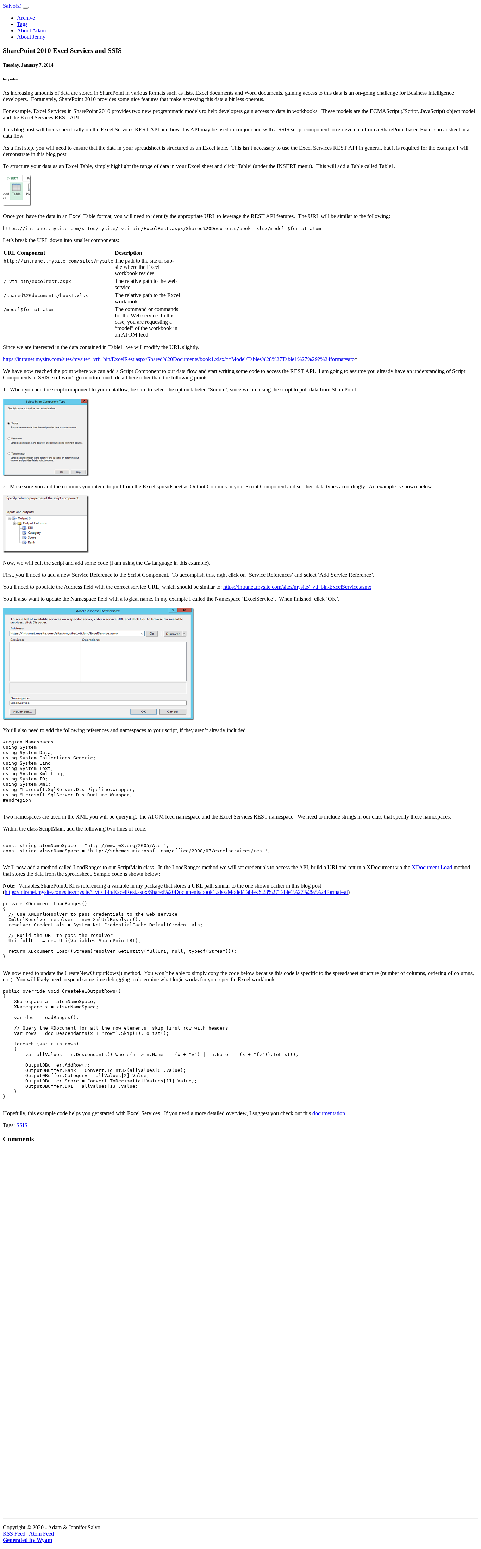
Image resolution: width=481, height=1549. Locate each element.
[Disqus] (240, 1237)
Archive (26, 18)
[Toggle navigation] (26, 8)
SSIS (21, 1125)
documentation (328, 1113)
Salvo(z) (12, 6)
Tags (22, 24)
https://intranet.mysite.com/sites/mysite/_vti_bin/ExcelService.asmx (297, 587)
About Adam (31, 30)
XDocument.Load (432, 867)
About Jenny (31, 37)
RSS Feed (14, 1534)
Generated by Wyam (27, 1540)
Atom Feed (41, 1534)
